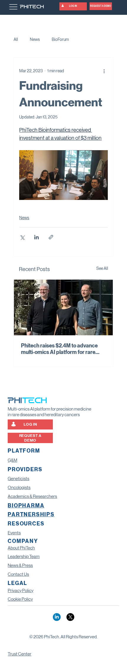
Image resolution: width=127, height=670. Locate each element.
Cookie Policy (20, 599)
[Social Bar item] (57, 617)
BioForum (60, 39)
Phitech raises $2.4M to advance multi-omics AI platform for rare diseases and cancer (59, 348)
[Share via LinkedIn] (36, 237)
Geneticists (18, 478)
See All (102, 268)
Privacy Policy (20, 590)
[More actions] (104, 70)
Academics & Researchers (32, 496)
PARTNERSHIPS (31, 515)
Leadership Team (24, 556)
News (35, 39)
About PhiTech (21, 548)
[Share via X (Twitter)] (22, 237)
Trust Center (19, 654)
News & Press (20, 565)
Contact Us (18, 574)
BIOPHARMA (26, 506)
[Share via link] (51, 237)
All (16, 39)
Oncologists (19, 487)
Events (14, 533)
